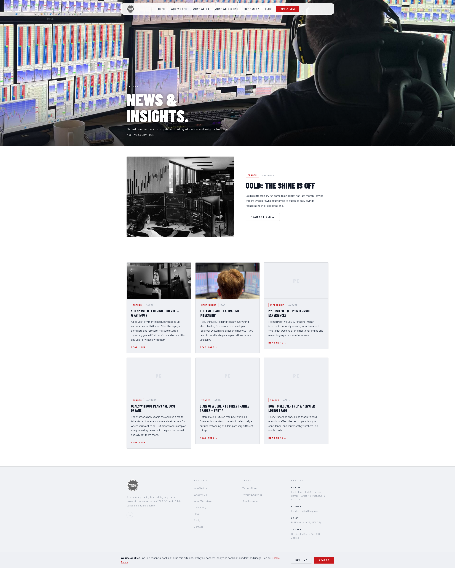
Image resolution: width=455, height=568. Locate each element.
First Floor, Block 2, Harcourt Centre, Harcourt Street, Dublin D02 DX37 (308, 495)
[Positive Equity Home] (130, 9)
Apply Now (288, 8)
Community (251, 8)
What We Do (201, 8)
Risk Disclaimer (250, 501)
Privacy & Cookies (252, 494)
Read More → (140, 347)
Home (161, 8)
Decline (301, 560)
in (130, 515)
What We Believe (227, 8)
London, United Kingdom (304, 510)
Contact (198, 526)
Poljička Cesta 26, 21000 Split (307, 522)
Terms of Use (249, 488)
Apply (197, 520)
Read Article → (263, 216)
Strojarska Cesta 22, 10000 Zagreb (306, 535)
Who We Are (179, 8)
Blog (268, 8)
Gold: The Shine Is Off (280, 185)
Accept (324, 560)
